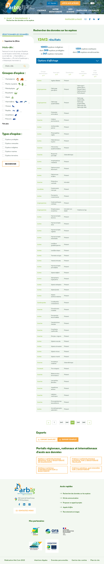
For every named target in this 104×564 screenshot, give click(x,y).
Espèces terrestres (11, 155)
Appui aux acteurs (70, 3)
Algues (7, 97)
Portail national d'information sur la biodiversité (48, 470)
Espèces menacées (11, 143)
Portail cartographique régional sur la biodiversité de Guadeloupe (51, 460)
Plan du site (95, 560)
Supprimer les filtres (12, 41)
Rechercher (10, 164)
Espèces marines (11, 151)
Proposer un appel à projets (72, 503)
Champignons (10, 79)
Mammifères (9, 102)
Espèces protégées (11, 139)
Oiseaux (8, 106)
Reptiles (8, 110)
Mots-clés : (8, 47)
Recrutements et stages (71, 512)
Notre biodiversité (21, 18)
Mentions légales (41, 560)
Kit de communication (70, 498)
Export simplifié (48, 439)
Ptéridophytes (10, 88)
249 (83, 422)
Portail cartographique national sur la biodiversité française (85, 460)
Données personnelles (59, 560)
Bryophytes (9, 93)
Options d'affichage (48, 61)
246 (67, 422)
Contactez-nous (26, 511)
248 (78, 422)
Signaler (53, 3)
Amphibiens (9, 115)
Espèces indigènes (11, 147)
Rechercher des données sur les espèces (76, 494)
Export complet (69, 439)
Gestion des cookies (79, 560)
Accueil (9, 18)
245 (61, 422)
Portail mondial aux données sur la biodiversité (86, 469)
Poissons (8, 119)
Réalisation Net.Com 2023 (14, 560)
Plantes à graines (11, 84)
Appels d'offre (68, 507)
